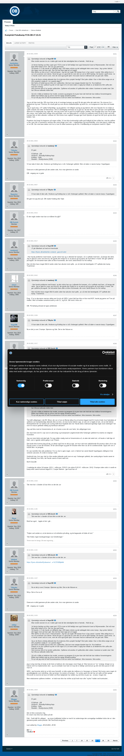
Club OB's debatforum (22, 30)
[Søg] (118, 11)
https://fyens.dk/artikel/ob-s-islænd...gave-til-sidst (48, 252)
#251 (115, 509)
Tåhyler (14, 150)
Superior (14, 194)
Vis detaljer (105, 394)
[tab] (9, 43)
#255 (115, 690)
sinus (14, 285)
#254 (115, 615)
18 (103, 740)
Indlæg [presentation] (9, 43)
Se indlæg (55, 58)
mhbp (14, 625)
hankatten (14, 63)
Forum (11, 30)
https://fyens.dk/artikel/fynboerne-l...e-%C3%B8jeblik (45, 562)
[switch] (48, 385)
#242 (115, 141)
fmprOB (14, 325)
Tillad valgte (62, 402)
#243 (115, 185)
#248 (115, 343)
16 (92, 740)
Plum (14, 518)
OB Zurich (14, 222)
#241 (115, 54)
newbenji (14, 250)
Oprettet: (10, 71)
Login (117, 1)
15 (87, 740)
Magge (14, 699)
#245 (115, 241)
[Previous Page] (102, 47)
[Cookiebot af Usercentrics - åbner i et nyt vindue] (104, 353)
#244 (115, 213)
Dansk (8, 749)
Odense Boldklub (36, 30)
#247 (115, 315)
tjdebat (14, 559)
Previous (65, 740)
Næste (115, 740)
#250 (115, 481)
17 (98, 740)
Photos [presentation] (31, 43)
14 (82, 740)
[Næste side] (104, 47)
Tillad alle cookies (97, 402)
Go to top (115, 749)
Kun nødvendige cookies (26, 402)
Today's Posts (10, 26)
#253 (115, 578)
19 (108, 740)
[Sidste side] (108, 48)
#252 (115, 550)
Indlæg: (12, 73)
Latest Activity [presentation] (20, 43)
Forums (7, 22)
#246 (115, 275)
